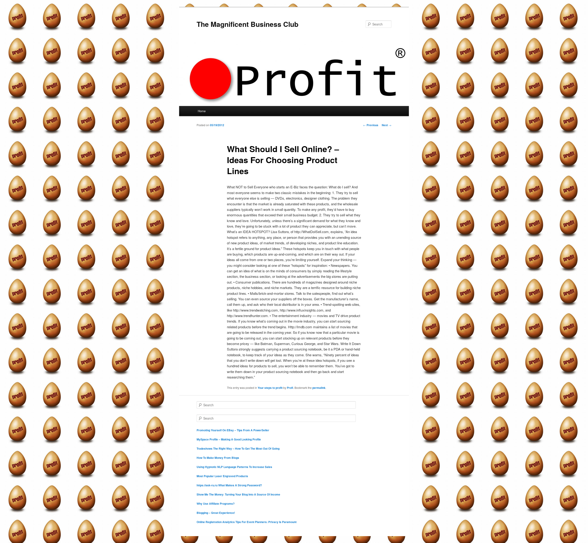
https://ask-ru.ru (207, 485)
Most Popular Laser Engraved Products (222, 476)
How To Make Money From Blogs (218, 458)
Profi (290, 388)
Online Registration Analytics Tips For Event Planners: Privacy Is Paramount (247, 522)
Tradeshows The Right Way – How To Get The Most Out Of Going (238, 448)
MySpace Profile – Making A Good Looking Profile (229, 439)
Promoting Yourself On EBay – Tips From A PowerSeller (233, 430)
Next (386, 125)
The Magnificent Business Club (247, 24)
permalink (318, 388)
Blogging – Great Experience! (216, 513)
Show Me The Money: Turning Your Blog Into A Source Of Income (238, 494)
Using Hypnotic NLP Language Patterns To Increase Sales (234, 467)
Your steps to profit (270, 388)
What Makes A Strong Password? (240, 485)
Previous (370, 125)
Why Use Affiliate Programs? (216, 503)
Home (202, 111)
